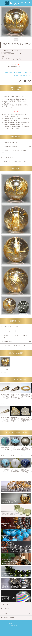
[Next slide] (31, 24)
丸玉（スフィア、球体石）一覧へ (9, 142)
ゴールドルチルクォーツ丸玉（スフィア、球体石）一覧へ (14, 151)
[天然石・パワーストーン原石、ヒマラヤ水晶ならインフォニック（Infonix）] (12, 1)
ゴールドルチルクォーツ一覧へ (9, 146)
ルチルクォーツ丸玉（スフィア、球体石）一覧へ (13, 161)
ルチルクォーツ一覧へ (7, 157)
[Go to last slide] (1, 24)
